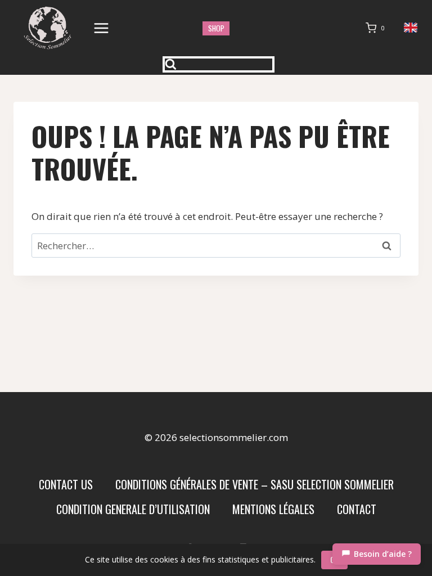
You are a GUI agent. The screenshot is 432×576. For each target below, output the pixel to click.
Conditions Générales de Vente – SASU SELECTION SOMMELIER (254, 484)
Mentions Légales (273, 509)
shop (216, 28)
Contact (356, 509)
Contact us (66, 484)
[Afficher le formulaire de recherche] (219, 64)
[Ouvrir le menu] (101, 27)
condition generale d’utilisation (133, 509)
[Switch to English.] (410, 28)
